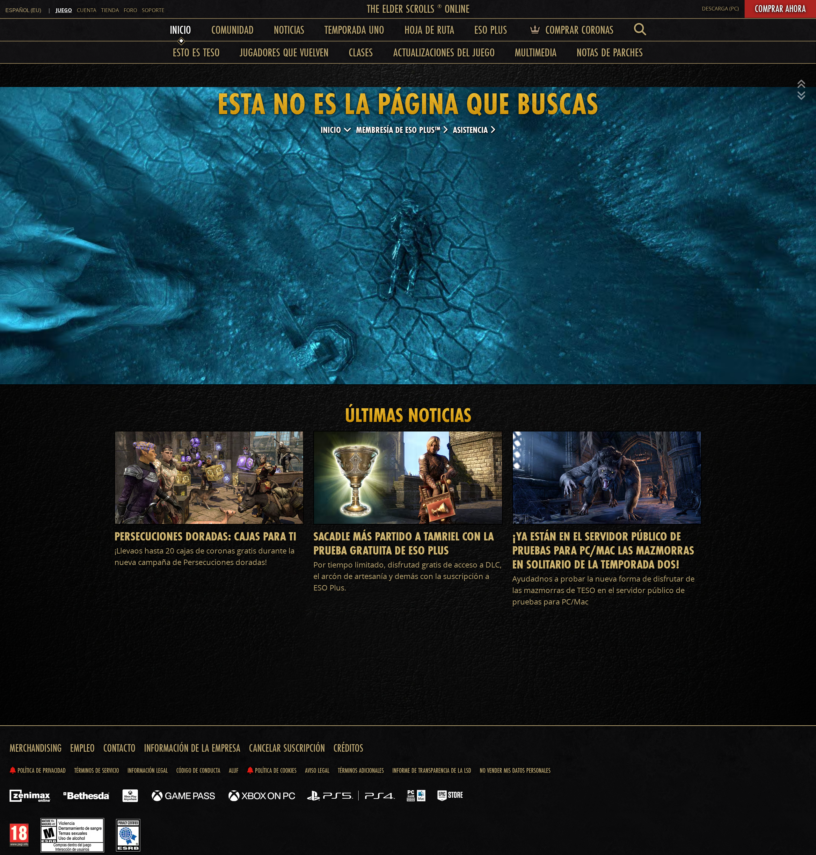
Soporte (153, 10)
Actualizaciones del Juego (444, 52)
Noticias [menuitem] (289, 30)
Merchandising (36, 748)
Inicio (332, 130)
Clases (361, 52)
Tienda (110, 10)
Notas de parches (610, 52)
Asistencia (471, 130)
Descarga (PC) (720, 8)
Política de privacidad (41, 770)
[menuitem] (640, 30)
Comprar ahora (780, 8)
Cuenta (86, 10)
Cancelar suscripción (287, 748)
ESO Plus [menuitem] (490, 30)
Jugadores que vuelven (284, 52)
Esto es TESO (196, 52)
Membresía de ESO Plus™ (399, 130)
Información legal (147, 770)
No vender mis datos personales (515, 770)
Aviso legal (317, 770)
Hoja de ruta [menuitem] (429, 30)
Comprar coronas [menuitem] (578, 30)
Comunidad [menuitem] (232, 30)
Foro (130, 10)
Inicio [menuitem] (180, 30)
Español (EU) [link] (23, 10)
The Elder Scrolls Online (418, 9)
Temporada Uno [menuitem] (354, 30)
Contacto (119, 748)
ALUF (233, 770)
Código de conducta (198, 770)
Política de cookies (274, 770)
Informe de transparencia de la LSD (431, 770)
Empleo (82, 748)
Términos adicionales (361, 770)
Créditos (348, 748)
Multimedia (536, 52)
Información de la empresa (192, 748)
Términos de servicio (96, 770)
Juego (64, 10)
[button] (801, 84)
